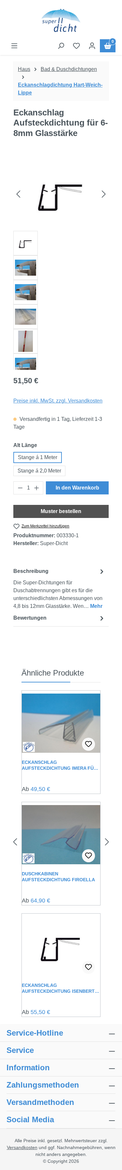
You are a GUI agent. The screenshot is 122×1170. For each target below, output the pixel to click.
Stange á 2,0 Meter (39, 470)
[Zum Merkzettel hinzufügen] (88, 744)
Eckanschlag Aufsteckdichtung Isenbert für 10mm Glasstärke (58, 988)
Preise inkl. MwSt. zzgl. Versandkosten (57, 401)
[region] (61, 263)
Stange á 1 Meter (37, 457)
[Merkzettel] (76, 45)
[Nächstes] (104, 194)
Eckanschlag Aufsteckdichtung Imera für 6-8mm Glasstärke (59, 765)
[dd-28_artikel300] (61, 194)
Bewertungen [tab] (30, 618)
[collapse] (111, 1085)
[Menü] (14, 45)
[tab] (59, 588)
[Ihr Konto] (92, 45)
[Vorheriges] (18, 194)
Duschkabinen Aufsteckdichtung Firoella (58, 876)
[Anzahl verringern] (20, 487)
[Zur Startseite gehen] (61, 21)
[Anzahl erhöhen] (37, 487)
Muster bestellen (61, 511)
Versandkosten (22, 1147)
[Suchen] (61, 45)
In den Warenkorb (77, 487)
